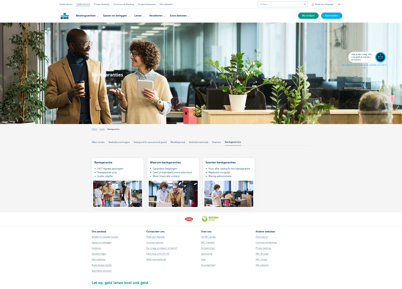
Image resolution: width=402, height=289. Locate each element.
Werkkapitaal (177, 142)
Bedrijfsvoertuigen (119, 142)
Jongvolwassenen (147, 4)
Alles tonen (98, 142)
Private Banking (101, 4)
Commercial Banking (123, 4)
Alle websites (166, 4)
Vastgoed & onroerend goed (150, 142)
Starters (216, 142)
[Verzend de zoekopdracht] (305, 4)
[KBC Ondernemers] (65, 16)
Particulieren (66, 4)
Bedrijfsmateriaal (198, 142)
